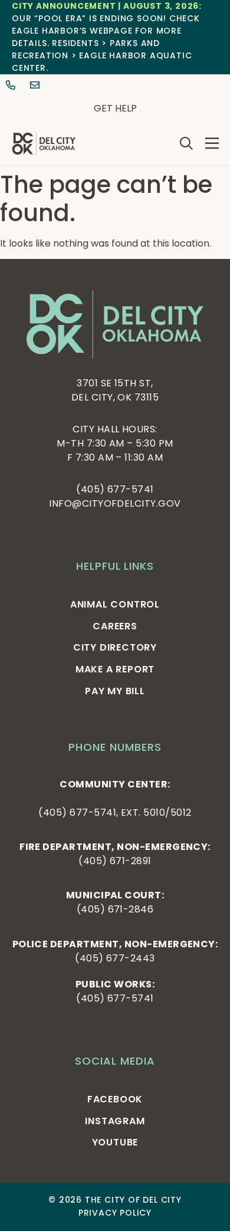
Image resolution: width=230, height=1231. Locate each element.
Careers (115, 626)
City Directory (115, 647)
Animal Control (115, 604)
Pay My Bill (115, 691)
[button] (212, 143)
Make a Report (115, 669)
